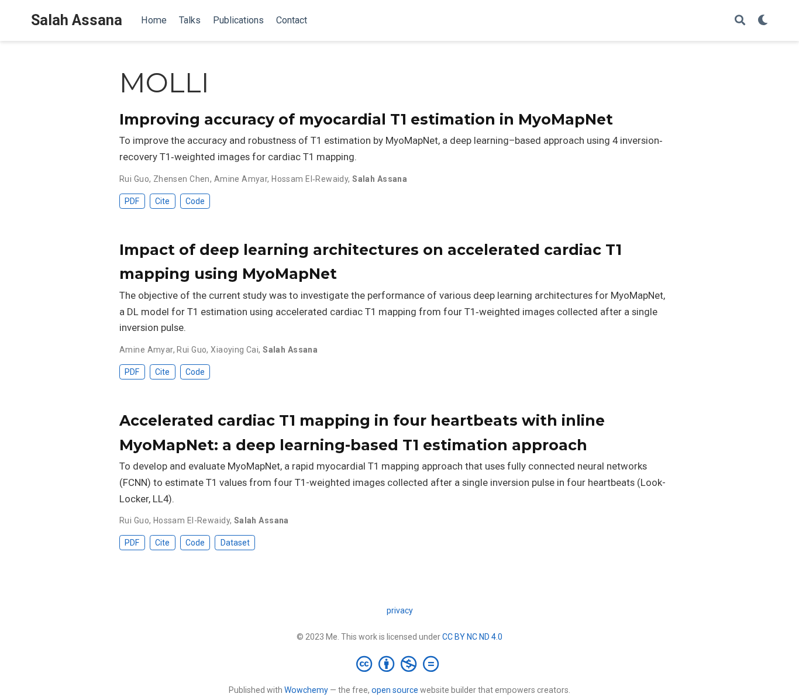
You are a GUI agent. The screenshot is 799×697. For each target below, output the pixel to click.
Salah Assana (76, 20)
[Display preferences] (762, 20)
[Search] (740, 20)
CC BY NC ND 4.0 (472, 636)
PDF (132, 201)
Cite (162, 201)
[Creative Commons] (399, 663)
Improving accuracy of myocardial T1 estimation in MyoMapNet (366, 119)
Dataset (235, 542)
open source (394, 690)
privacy (400, 610)
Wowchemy (306, 690)
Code (195, 201)
